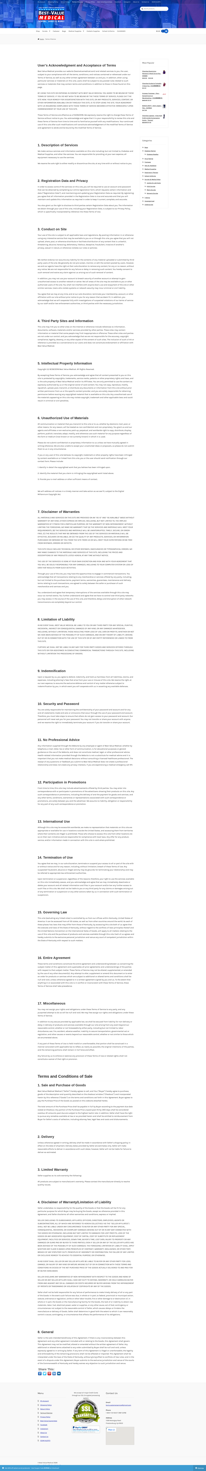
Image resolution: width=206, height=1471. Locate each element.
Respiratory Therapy (151, 172)
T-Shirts (147, 198)
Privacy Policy (90, 2)
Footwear (56, 31)
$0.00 (159, 31)
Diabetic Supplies (93, 31)
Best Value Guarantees (104, 2)
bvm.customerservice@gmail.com (118, 1405)
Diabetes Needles (152, 154)
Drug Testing (149, 159)
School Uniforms (108, 31)
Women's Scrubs (152, 193)
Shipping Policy (53, 2)
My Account (41, 2)
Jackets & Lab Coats (154, 183)
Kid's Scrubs (151, 186)
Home (42, 39)
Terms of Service (77, 2)
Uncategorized (149, 201)
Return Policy (65, 2)
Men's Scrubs (151, 190)
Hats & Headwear (150, 165)
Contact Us (145, 2)
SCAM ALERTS (156, 2)
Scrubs (44, 31)
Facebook (118, 2)
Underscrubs (149, 204)
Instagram (127, 2)
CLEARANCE (121, 31)
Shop (38, 31)
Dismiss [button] (201, 1468)
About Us (136, 2)
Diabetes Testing (150, 151)
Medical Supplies (75, 31)
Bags (64, 31)
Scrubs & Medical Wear (153, 179)
